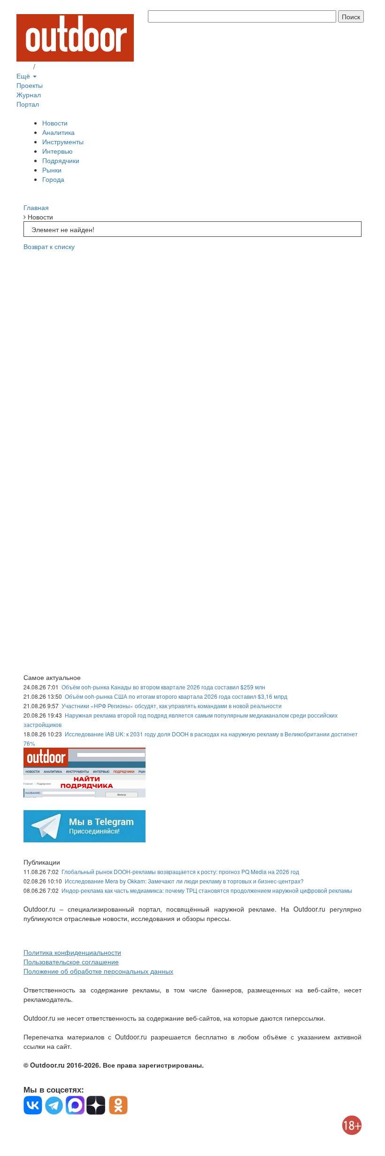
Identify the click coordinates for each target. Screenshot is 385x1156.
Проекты (29, 85)
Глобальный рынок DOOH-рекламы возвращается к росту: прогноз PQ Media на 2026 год (180, 871)
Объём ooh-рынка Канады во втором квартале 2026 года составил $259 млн (163, 687)
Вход (23, 66)
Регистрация (56, 66)
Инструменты (63, 141)
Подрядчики (60, 160)
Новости (55, 122)
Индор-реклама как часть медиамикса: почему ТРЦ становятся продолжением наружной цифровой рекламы (207, 890)
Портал (27, 104)
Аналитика (58, 132)
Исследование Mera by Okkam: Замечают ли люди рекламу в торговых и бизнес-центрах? (184, 881)
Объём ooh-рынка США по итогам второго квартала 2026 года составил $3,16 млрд (176, 696)
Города (53, 179)
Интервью (57, 151)
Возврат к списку (49, 246)
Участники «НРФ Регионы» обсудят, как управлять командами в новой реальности (172, 706)
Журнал (28, 94)
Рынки (52, 169)
